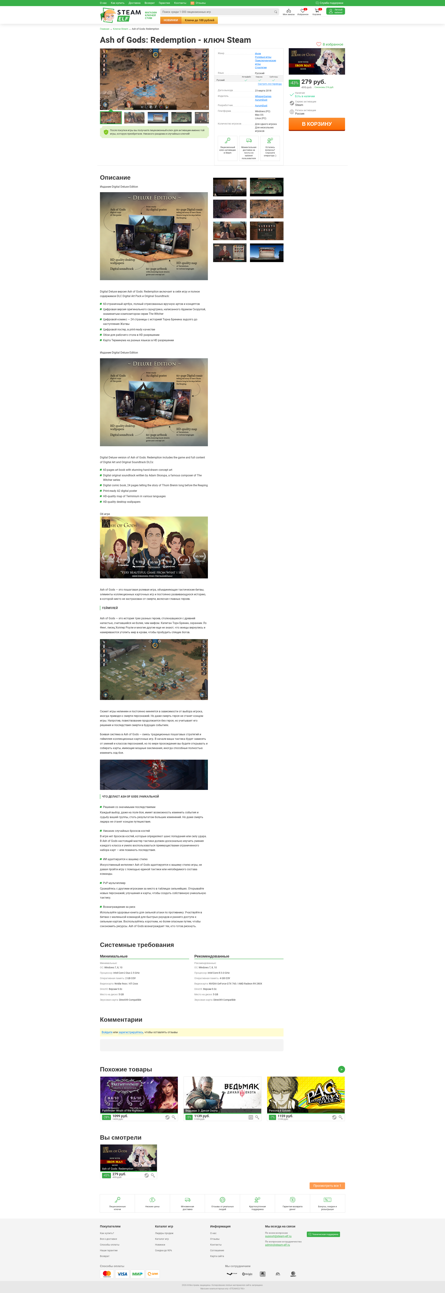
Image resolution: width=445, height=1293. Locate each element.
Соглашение (217, 1250)
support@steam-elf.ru (278, 1236)
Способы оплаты (109, 1244)
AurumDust (261, 99)
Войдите (107, 1032)
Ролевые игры (263, 57)
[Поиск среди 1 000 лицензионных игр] (275, 11)
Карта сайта (217, 1256)
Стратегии (261, 67)
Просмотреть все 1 (327, 1185)
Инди (258, 53)
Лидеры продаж (164, 1233)
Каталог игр (162, 1239)
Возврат (105, 1256)
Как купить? (107, 1233)
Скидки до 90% (163, 1250)
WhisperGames (263, 96)
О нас (213, 1233)
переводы (270, 84)
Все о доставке (108, 1239)
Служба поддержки (331, 3)
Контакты (216, 1244)
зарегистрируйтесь (131, 1032)
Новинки (171, 20)
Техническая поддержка (325, 1234)
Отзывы (215, 1239)
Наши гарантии (109, 1250)
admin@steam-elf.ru (277, 1245)
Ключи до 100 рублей (199, 20)
